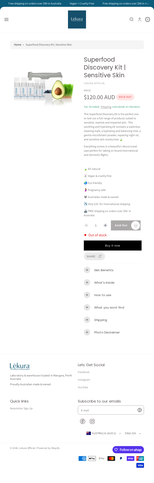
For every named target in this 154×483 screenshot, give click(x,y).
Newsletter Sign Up (21, 408)
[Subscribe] (139, 410)
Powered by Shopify (48, 447)
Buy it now (112, 245)
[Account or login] (139, 19)
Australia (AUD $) (104, 433)
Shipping (106, 106)
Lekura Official (27, 447)
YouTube (83, 387)
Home (17, 44)
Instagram (84, 379)
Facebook (83, 372)
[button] (6, 19)
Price (87, 90)
